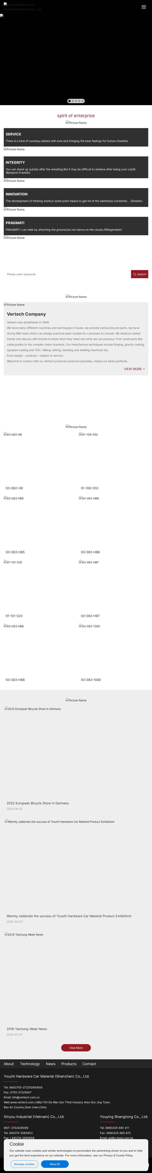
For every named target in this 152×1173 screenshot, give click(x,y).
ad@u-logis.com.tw (120, 1138)
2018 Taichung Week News (27, 1029)
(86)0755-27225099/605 (26, 1087)
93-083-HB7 (90, 616)
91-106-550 (89, 488)
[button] (69, 101)
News (50, 1064)
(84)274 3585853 (21, 1133)
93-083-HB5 (15, 552)
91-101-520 (14, 616)
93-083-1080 (91, 680)
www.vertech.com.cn (24, 1102)
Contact (89, 1064)
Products (68, 1064)
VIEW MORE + (134, 369)
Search (141, 274)
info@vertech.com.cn (26, 1097)
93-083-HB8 (15, 680)
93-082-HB (14, 488)
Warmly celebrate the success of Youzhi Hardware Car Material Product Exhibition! (69, 916)
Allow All (55, 1164)
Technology (30, 1064)
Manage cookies (24, 1164)
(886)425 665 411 (117, 1127)
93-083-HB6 (90, 552)
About (9, 1064)
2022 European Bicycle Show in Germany (38, 803)
